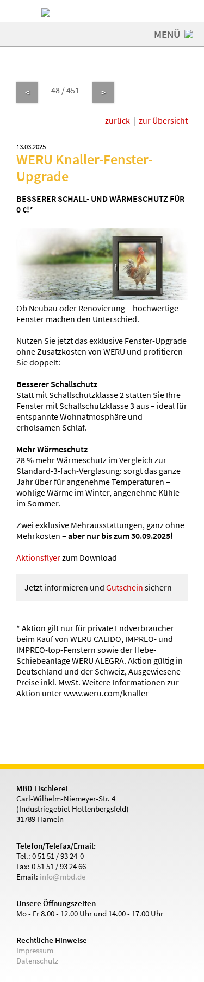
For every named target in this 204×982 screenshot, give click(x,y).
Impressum (34, 950)
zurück (117, 120)
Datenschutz (37, 960)
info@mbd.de (62, 876)
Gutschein (124, 587)
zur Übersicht (163, 120)
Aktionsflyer (38, 557)
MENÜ (168, 34)
